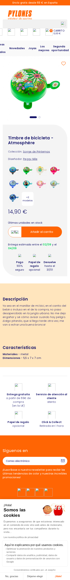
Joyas (32, 48)
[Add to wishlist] (63, 63)
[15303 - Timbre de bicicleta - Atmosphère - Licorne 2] (41, 184)
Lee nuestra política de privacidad (21, 537)
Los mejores (44, 48)
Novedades (17, 48)
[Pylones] (20, 15)
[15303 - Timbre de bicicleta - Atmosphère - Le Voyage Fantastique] (14, 184)
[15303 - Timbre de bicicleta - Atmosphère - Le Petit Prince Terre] (41, 170)
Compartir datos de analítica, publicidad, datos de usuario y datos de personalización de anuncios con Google (33, 558)
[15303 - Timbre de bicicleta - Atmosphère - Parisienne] (28, 184)
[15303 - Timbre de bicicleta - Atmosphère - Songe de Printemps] (28, 170)
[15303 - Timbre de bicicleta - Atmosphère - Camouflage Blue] (14, 198)
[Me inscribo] (62, 461)
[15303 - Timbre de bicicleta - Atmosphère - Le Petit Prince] (55, 184)
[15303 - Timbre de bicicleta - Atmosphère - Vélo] (55, 170)
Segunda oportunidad (60, 48)
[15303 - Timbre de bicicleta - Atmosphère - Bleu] (14, 170)
